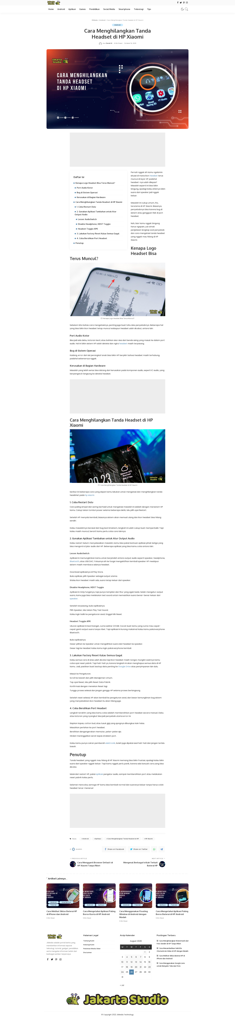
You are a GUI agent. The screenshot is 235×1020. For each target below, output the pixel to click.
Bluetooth (74, 561)
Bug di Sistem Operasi (87, 192)
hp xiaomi (89, 495)
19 (131, 967)
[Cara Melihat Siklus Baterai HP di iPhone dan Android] (63, 895)
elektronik (110, 743)
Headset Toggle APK (88, 229)
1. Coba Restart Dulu (86, 207)
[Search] (186, 9)
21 (140, 967)
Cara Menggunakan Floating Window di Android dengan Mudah (133, 914)
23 (149, 967)
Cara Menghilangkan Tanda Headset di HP (123, 839)
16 (149, 962)
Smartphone (66, 902)
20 (136, 967)
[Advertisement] (117, 150)
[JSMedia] (54, 3)
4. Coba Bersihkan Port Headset (92, 238)
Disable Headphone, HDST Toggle (94, 224)
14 (141, 962)
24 (122, 972)
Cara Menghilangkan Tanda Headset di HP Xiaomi (99, 202)
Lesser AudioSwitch (87, 219)
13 (136, 962)
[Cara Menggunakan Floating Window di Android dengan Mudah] (135, 895)
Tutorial (53, 905)
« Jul (122, 985)
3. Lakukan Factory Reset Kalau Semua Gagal (98, 233)
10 (122, 962)
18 (127, 967)
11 (127, 962)
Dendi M (109, 43)
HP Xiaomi (149, 839)
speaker (74, 598)
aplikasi (99, 774)
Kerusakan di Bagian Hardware (91, 197)
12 (131, 962)
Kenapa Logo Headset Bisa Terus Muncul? (95, 183)
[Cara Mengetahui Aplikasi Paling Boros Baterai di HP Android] (172, 895)
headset (154, 175)
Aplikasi (98, 839)
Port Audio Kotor (85, 188)
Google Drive (124, 666)
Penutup (80, 243)
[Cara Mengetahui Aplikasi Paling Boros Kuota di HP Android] (99, 895)
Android (117, 25)
